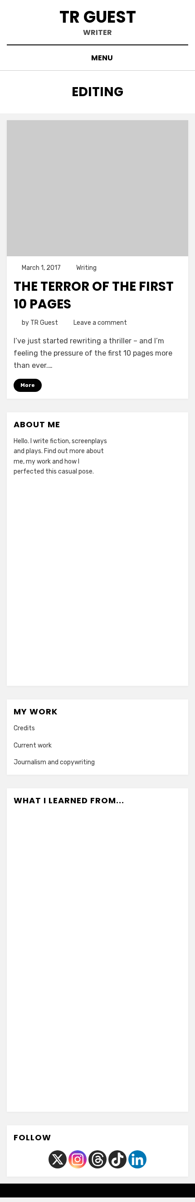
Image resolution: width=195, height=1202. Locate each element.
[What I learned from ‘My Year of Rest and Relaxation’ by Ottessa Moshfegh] (117, 1018)
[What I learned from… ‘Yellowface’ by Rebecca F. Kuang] (117, 901)
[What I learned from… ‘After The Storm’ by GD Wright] (158, 959)
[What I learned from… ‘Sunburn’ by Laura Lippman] (77, 842)
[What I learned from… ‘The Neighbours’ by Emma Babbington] (77, 1076)
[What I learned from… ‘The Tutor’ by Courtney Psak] (77, 1018)
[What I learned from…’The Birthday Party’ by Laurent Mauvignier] (158, 1076)
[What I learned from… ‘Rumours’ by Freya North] (37, 1076)
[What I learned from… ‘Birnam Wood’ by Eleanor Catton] (158, 901)
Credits (24, 728)
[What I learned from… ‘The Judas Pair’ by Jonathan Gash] (158, 1018)
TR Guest (97, 17)
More (27, 385)
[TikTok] (117, 1159)
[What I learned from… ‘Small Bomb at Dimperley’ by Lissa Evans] (77, 901)
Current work (33, 745)
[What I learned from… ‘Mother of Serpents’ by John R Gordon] (37, 842)
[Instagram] (77, 1159)
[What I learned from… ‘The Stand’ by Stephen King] (77, 959)
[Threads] (97, 1159)
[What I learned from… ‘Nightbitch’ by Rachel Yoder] (117, 842)
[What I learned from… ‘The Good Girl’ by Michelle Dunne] (37, 901)
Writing (86, 268)
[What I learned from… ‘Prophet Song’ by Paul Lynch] (158, 842)
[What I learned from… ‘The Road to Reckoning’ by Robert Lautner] (117, 1076)
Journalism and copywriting (54, 762)
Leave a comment (100, 323)
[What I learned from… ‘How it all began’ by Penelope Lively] (117, 959)
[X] (58, 1159)
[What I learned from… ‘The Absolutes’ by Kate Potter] (37, 1018)
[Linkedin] (137, 1159)
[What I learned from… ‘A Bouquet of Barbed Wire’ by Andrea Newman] (37, 959)
